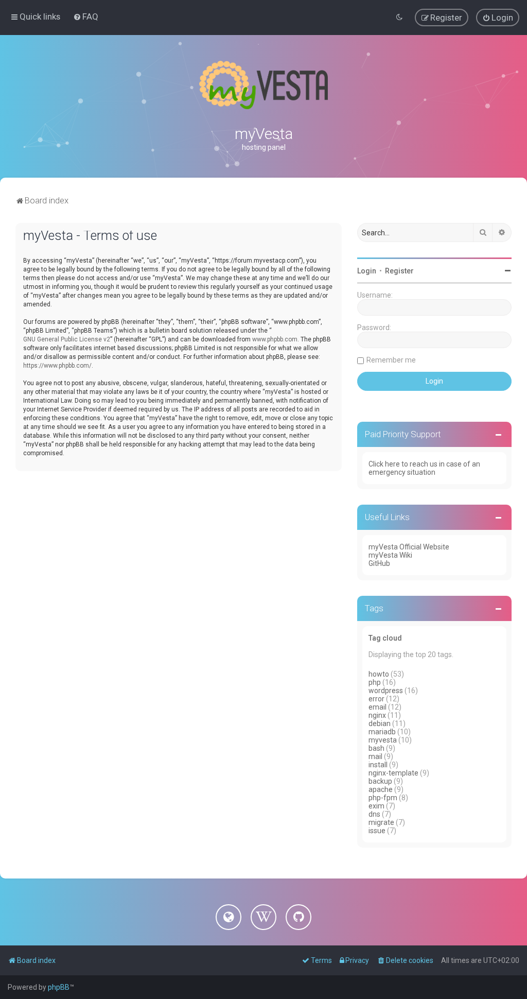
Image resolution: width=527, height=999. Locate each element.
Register (399, 271)
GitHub (379, 563)
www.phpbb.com (274, 339)
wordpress (385, 690)
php (374, 682)
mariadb (382, 732)
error (376, 699)
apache (380, 789)
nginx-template (393, 773)
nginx (377, 715)
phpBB (58, 987)
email (377, 707)
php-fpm (382, 798)
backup (380, 781)
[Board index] (263, 85)
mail (375, 756)
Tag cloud (385, 638)
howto (378, 674)
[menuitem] (86, 16)
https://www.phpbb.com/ (57, 365)
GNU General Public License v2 (66, 339)
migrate (381, 822)
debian (379, 723)
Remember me (391, 360)
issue (376, 830)
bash (376, 748)
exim (376, 806)
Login (366, 271)
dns (374, 814)
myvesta (382, 740)
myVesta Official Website (408, 547)
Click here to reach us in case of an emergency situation (424, 468)
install (378, 765)
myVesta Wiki (390, 555)
